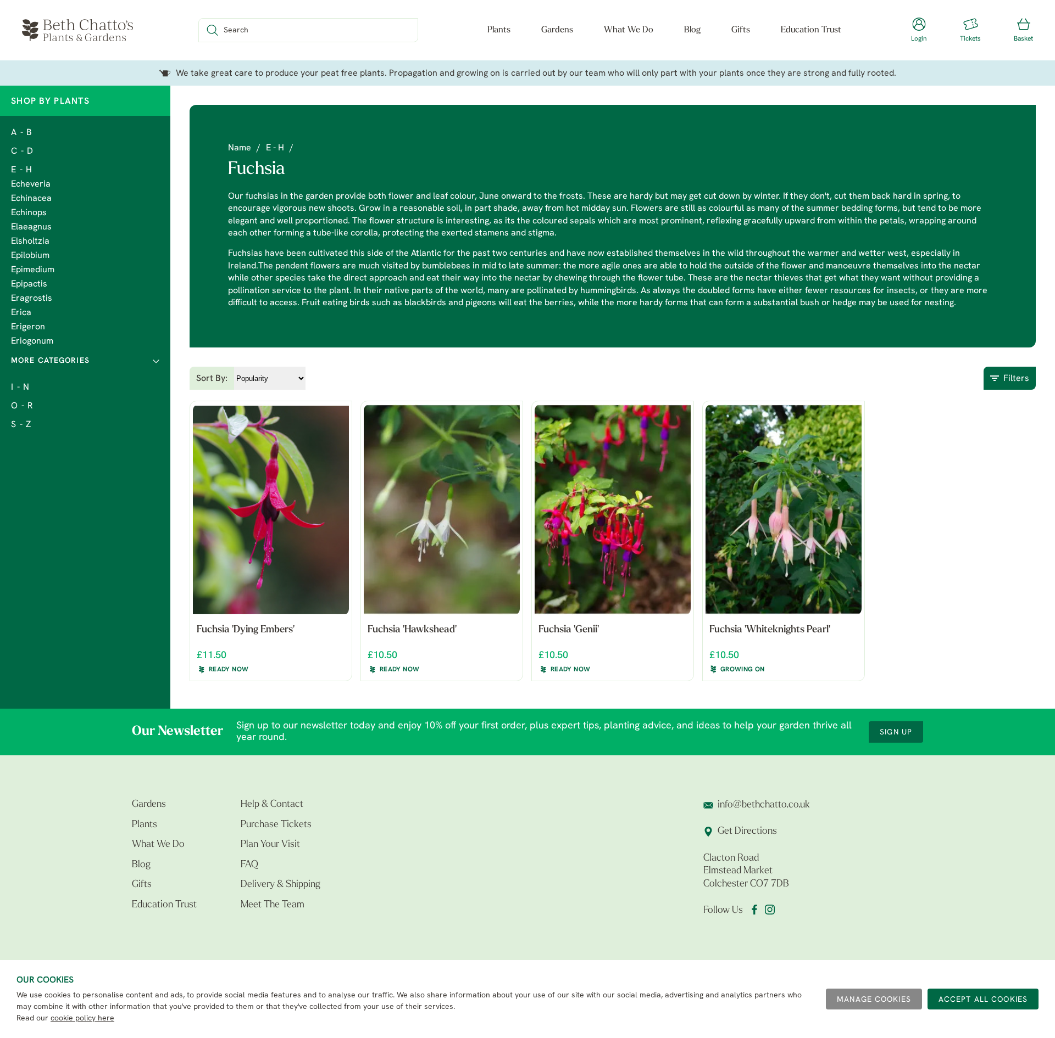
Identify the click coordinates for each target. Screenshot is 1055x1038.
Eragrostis (31, 298)
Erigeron (28, 327)
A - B (21, 132)
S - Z (21, 424)
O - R (22, 406)
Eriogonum (32, 341)
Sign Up (896, 732)
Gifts (740, 30)
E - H (21, 170)
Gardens (557, 30)
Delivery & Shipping (280, 885)
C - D (22, 151)
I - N (20, 387)
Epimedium (32, 270)
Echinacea (31, 198)
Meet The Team (272, 905)
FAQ (249, 865)
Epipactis (29, 284)
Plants (498, 30)
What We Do (628, 30)
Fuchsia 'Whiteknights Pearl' (769, 630)
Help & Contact (272, 805)
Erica (21, 312)
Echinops (29, 213)
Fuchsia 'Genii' (568, 630)
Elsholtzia (30, 241)
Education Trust (811, 30)
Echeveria (31, 184)
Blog (692, 30)
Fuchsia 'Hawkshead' (412, 630)
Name (239, 148)
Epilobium (30, 255)
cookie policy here (82, 1018)
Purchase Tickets (276, 825)
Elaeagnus (31, 227)
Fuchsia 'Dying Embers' (246, 630)
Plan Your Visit (270, 845)
